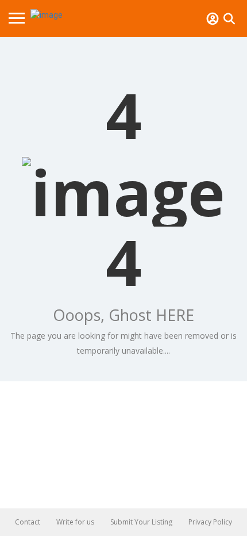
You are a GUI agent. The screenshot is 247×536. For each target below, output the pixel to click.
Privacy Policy (210, 522)
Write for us (75, 522)
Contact (27, 522)
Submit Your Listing (141, 522)
